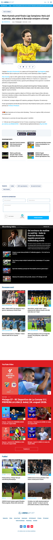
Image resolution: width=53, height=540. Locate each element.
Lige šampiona (42, 71)
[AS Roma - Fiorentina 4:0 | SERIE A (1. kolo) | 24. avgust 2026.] (39, 413)
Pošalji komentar (38, 217)
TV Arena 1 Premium (13, 105)
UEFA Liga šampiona (22, 186)
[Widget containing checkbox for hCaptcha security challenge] (14, 216)
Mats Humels (5, 77)
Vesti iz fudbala (7, 11)
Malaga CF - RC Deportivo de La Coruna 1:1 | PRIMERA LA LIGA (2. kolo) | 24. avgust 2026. (24, 401)
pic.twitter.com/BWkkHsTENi (10, 124)
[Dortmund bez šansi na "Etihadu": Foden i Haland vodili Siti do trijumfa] (13, 323)
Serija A (4, 498)
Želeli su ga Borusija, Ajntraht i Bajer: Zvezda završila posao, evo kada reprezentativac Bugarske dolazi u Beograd (17, 154)
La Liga (4, 474)
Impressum (24, 518)
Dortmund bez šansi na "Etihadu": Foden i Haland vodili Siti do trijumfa (13, 334)
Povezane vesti (7, 139)
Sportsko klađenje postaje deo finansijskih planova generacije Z (30, 269)
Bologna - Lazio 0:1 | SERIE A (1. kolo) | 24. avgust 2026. (39, 443)
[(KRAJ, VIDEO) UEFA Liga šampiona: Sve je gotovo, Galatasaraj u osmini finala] (13, 298)
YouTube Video (8, 364)
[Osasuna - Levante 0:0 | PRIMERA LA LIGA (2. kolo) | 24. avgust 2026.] (13, 433)
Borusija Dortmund (36, 186)
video (10, 518)
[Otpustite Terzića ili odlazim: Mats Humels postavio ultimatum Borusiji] (5, 145)
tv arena (20, 531)
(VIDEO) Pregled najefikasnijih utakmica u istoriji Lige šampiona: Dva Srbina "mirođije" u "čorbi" (42, 154)
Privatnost (45, 518)
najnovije (5, 518)
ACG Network (32, 518)
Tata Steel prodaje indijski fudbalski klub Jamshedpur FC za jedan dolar (31, 261)
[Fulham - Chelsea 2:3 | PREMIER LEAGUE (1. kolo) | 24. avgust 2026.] (13, 413)
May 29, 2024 (43, 124)
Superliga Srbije (32, 498)
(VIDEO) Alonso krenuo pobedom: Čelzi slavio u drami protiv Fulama (38, 478)
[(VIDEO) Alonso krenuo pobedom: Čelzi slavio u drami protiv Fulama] (39, 467)
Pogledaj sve (46, 226)
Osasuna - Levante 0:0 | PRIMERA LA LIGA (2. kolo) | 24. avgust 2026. (13, 443)
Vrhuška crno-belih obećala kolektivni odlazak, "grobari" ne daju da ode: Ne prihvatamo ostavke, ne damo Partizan (38, 503)
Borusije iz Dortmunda (13, 71)
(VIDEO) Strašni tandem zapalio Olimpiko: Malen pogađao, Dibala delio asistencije (13, 502)
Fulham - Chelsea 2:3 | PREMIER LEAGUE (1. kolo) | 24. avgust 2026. (13, 423)
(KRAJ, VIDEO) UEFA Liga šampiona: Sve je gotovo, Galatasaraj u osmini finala (13, 309)
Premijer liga (31, 474)
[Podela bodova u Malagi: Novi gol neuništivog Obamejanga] (13, 467)
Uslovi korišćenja (20, 520)
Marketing (28, 520)
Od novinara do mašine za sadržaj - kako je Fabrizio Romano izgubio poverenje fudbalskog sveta (38, 235)
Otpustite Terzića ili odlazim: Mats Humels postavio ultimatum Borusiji (17, 144)
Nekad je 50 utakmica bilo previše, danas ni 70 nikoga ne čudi (29, 277)
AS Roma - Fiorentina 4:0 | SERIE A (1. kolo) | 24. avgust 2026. (39, 423)
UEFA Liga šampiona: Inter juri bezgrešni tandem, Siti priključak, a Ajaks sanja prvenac (39, 335)
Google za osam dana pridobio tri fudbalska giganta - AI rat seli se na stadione (31, 253)
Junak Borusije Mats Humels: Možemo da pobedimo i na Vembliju (43, 144)
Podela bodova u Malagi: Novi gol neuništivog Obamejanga (11, 478)
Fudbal (12, 186)
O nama (39, 518)
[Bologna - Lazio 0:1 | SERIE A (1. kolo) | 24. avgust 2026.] (39, 433)
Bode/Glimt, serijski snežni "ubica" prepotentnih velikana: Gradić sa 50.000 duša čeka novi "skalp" (39, 310)
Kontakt (35, 520)
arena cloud (17, 518)
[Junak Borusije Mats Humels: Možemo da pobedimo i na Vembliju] (30, 145)
